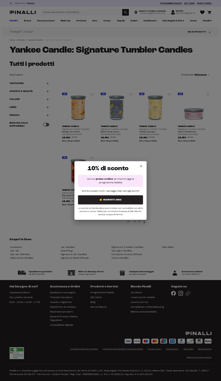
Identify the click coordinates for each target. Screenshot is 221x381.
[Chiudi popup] (141, 166)
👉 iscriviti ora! (111, 200)
